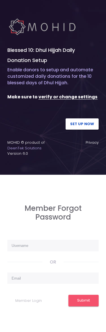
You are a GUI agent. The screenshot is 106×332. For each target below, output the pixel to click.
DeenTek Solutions (24, 148)
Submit (83, 300)
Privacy (92, 142)
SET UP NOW (82, 124)
